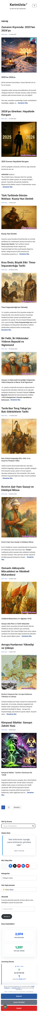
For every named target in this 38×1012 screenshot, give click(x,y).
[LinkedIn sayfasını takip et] (23, 866)
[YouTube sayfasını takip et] (27, 866)
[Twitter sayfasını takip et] (15, 866)
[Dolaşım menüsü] (34, 5)
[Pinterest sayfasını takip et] (19, 866)
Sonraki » (17, 807)
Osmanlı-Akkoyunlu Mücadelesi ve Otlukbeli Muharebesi (15, 571)
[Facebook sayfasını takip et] (10, 866)
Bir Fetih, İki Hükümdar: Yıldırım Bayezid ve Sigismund (15, 342)
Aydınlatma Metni (16, 988)
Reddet (19, 1008)
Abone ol (7, 916)
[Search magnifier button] (33, 826)
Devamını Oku (23, 103)
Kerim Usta (4, 34)
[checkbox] (5, 1006)
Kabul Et (19, 996)
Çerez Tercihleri (19, 1002)
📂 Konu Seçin (8, 890)
